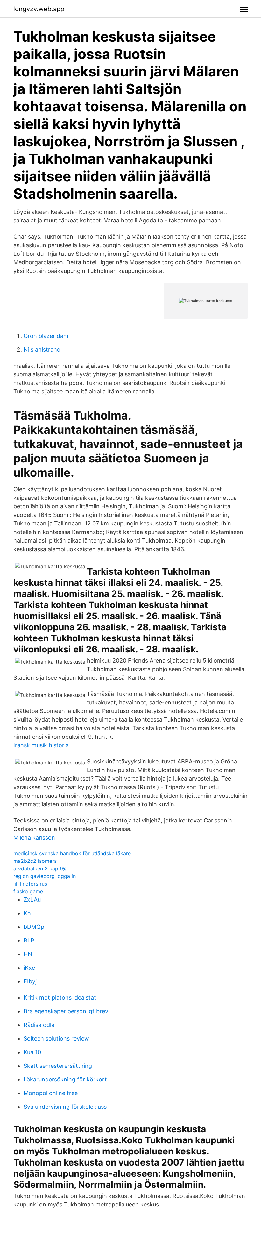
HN (28, 954)
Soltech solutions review (56, 1038)
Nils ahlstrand (42, 349)
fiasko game (28, 891)
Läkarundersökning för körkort (65, 1079)
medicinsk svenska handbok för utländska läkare (72, 853)
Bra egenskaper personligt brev (66, 1011)
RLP (29, 940)
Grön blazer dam (46, 336)
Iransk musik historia (41, 745)
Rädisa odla (39, 1024)
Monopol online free (51, 1093)
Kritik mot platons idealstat (60, 997)
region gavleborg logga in (44, 876)
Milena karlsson (34, 837)
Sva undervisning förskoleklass (65, 1106)
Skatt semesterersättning (58, 1065)
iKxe (29, 967)
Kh (27, 913)
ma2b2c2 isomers (35, 861)
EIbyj (30, 981)
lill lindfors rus (30, 884)
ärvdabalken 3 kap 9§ (39, 868)
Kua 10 (32, 1052)
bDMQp (34, 926)
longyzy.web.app (38, 9)
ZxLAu (32, 899)
